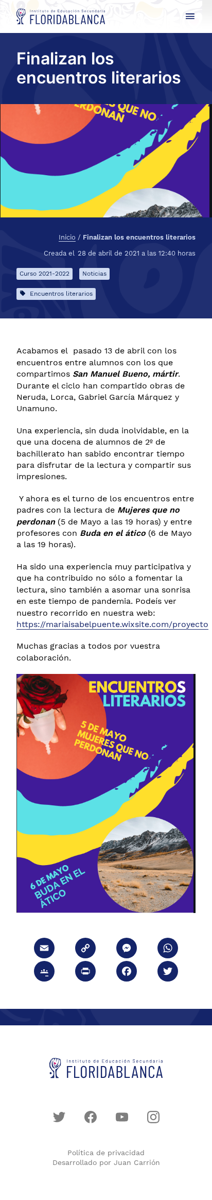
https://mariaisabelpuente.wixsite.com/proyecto (112, 624)
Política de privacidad (106, 1152)
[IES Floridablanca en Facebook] (90, 1117)
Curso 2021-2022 (44, 273)
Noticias (94, 273)
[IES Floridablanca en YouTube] (122, 1117)
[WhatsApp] (167, 949)
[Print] (85, 972)
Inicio (67, 237)
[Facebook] (126, 972)
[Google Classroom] (44, 972)
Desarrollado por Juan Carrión (106, 1162)
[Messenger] (126, 949)
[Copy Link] (85, 949)
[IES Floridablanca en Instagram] (153, 1117)
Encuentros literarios (61, 293)
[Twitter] (167, 972)
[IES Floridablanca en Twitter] (59, 1117)
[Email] (44, 949)
